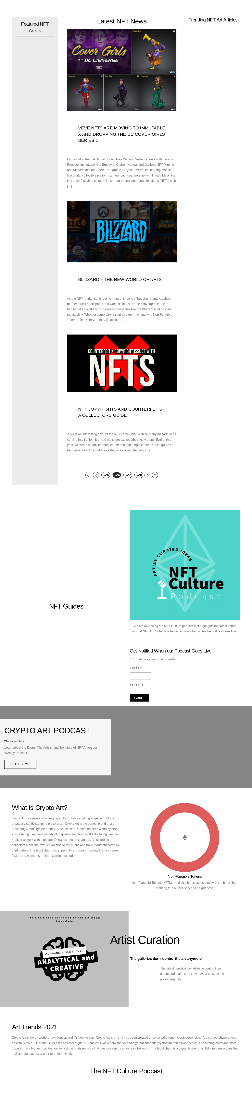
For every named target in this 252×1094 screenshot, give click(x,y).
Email (136, 668)
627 (128, 475)
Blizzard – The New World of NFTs (120, 279)
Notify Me (20, 764)
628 (139, 475)
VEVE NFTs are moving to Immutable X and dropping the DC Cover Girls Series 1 (121, 134)
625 (106, 475)
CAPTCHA (137, 685)
